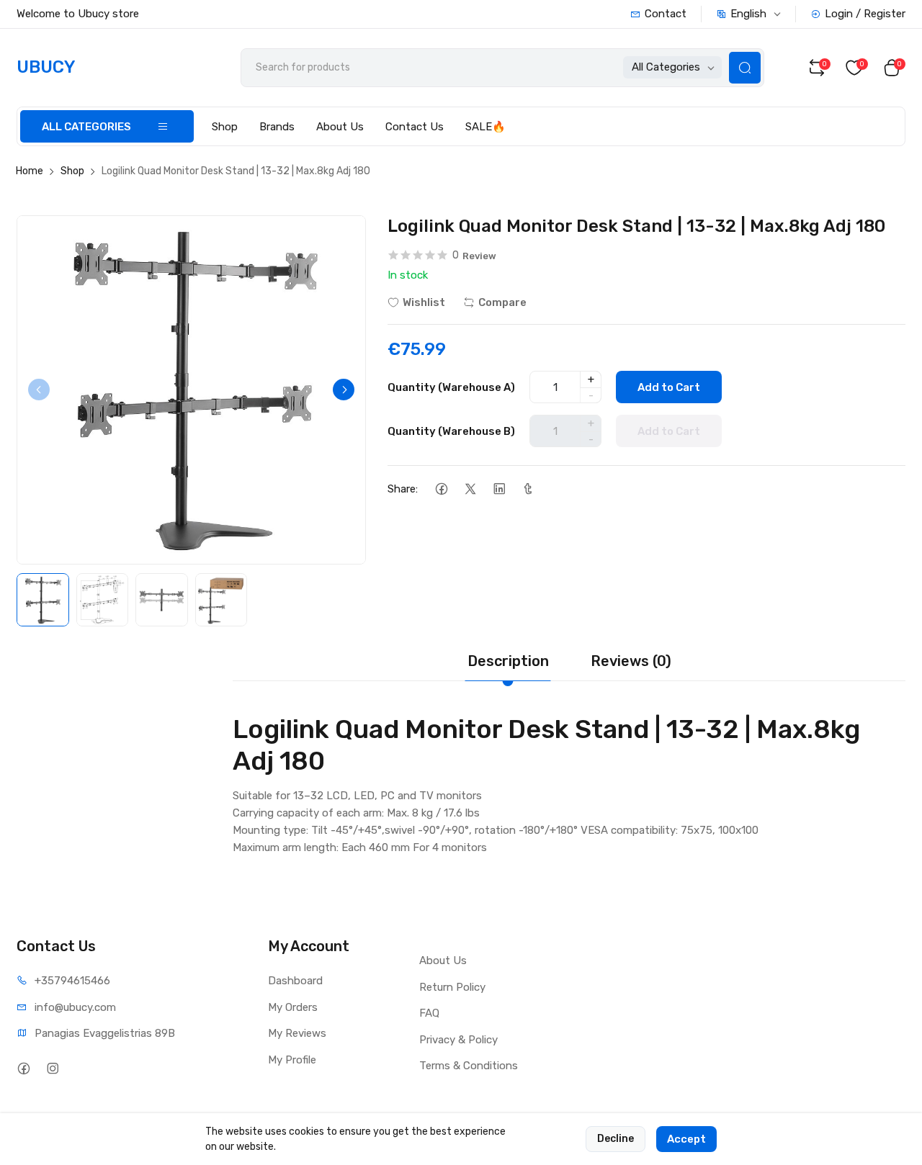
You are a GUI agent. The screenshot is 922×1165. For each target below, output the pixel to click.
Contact (665, 13)
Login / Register (865, 13)
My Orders (293, 1007)
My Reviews (297, 1033)
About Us (340, 126)
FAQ (429, 1013)
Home (29, 171)
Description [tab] (508, 661)
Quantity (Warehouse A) (451, 387)
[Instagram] (52, 1068)
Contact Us (414, 126)
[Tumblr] (527, 488)
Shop (225, 126)
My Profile (292, 1059)
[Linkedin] (498, 488)
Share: (403, 488)
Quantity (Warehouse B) (451, 431)
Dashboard (295, 980)
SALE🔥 (485, 126)
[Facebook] (441, 488)
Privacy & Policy (458, 1039)
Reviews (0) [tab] (631, 661)
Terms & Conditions (468, 1065)
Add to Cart (668, 387)
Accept (686, 1139)
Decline (615, 1139)
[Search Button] (745, 68)
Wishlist (424, 302)
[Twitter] (470, 488)
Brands (277, 126)
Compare (502, 302)
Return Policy (452, 987)
